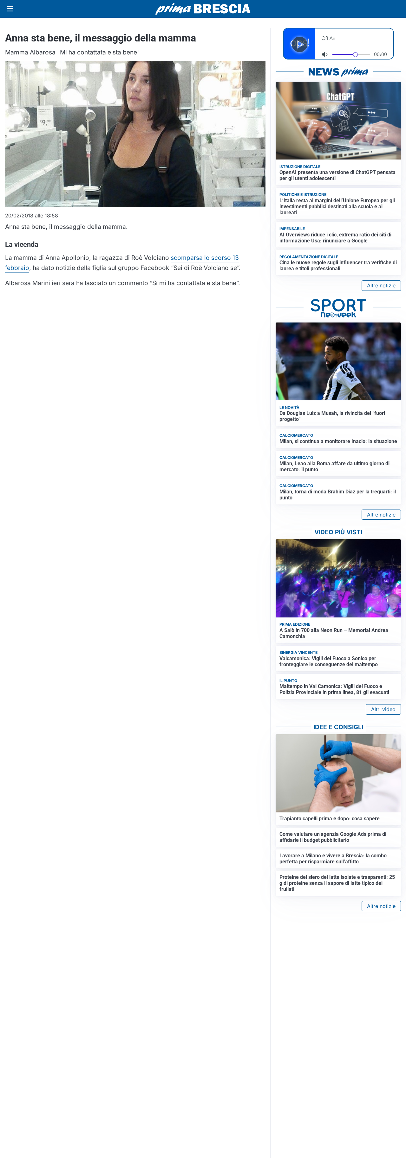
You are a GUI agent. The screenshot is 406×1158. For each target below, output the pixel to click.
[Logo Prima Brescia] (203, 9)
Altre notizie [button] (381, 285)
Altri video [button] (383, 709)
